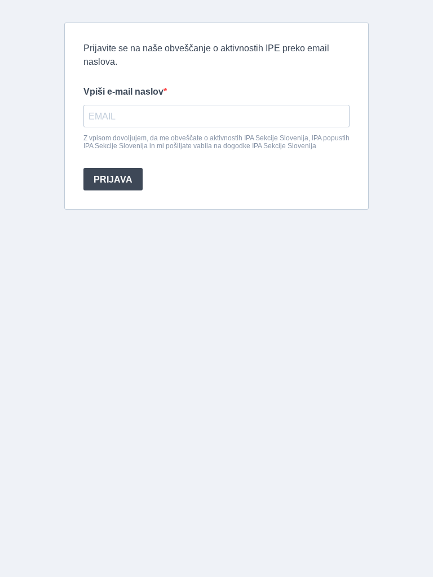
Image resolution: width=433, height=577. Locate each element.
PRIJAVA (113, 179)
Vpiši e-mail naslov (123, 91)
